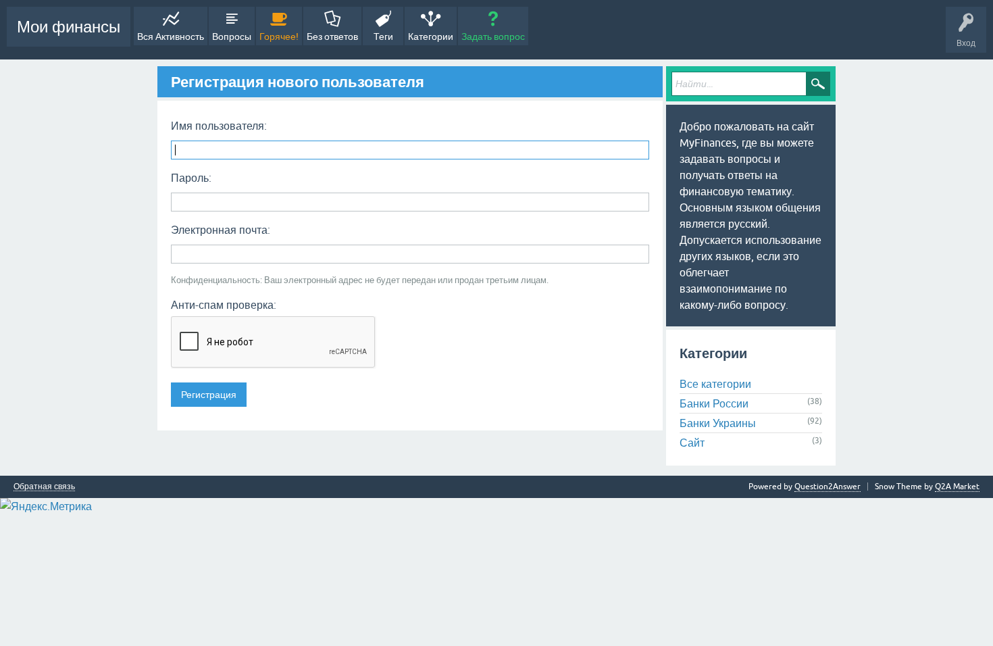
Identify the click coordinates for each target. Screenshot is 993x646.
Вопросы (231, 36)
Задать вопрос (493, 36)
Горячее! (279, 36)
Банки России (714, 403)
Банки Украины (718, 423)
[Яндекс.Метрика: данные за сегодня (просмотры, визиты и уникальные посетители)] (46, 506)
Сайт (692, 443)
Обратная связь (44, 486)
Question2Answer (827, 486)
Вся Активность (170, 36)
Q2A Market (957, 486)
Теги (383, 36)
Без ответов (332, 36)
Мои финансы (68, 27)
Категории (430, 36)
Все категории (715, 384)
